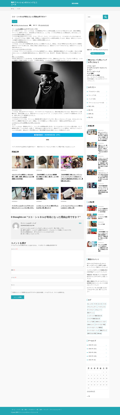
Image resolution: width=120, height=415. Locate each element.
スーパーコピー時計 (100, 324)
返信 (80, 223)
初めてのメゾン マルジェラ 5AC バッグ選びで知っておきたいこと (55, 146)
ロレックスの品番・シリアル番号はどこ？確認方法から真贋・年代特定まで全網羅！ (103, 248)
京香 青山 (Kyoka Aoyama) (20, 25)
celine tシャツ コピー (100, 321)
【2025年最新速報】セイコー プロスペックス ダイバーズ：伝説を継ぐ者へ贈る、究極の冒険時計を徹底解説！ (103, 189)
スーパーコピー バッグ (93, 330)
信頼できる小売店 (91, 333)
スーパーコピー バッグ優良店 (94, 327)
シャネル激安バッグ (21, 29)
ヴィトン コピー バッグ (93, 71)
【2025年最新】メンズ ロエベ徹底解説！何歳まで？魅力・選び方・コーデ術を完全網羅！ (47, 176)
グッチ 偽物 (90, 73)
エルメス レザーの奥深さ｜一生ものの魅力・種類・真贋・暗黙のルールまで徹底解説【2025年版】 (23, 176)
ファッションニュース (96, 102)
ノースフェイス (101, 306)
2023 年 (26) (93, 356)
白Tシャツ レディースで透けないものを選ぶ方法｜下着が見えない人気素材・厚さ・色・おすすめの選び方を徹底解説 (103, 136)
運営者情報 (75, 3)
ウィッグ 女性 (101, 224)
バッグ (14, 21)
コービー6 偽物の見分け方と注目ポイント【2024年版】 (103, 210)
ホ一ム (13, 409)
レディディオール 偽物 (93, 75)
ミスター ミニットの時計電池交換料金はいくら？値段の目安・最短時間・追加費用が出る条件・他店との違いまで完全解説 (103, 163)
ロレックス (90, 304)
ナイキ (104, 304)
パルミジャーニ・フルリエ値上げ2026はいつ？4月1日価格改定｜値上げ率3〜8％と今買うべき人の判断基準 (103, 176)
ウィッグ (92, 95)
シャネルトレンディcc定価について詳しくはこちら (26, 122)
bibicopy (99, 333)
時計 (91, 106)
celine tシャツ (90, 324)
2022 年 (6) (92, 359)
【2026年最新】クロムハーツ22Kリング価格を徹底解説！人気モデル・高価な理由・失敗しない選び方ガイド (103, 235)
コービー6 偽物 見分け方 (93, 318)
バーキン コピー (91, 66)
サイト (13, 285)
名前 (13, 270)
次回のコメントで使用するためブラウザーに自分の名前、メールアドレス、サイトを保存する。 (38, 292)
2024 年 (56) (93, 352)
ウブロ (95, 304)
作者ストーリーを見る (97, 53)
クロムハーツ (98, 309)
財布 (91, 113)
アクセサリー (94, 91)
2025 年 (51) (93, 348)
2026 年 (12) (93, 345)
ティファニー (90, 309)
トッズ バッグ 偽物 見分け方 (102, 217)
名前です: (89, 49)
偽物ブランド (103, 330)
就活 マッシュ (90, 312)
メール (13, 277)
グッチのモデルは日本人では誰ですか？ (24, 146)
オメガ (100, 304)
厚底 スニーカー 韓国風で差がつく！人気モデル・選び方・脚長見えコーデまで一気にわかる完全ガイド (103, 149)
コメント (14, 249)
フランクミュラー (91, 306)
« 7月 (88, 396)
